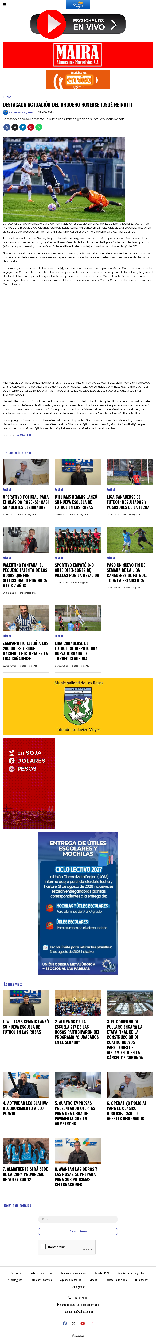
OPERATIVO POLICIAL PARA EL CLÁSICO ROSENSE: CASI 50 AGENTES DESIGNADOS (26, 502)
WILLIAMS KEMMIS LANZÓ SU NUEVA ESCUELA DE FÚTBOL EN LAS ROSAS (76, 502)
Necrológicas (15, 1280)
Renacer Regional (22, 112)
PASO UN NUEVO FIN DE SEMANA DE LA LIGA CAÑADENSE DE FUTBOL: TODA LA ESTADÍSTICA (127, 572)
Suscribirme (78, 1231)
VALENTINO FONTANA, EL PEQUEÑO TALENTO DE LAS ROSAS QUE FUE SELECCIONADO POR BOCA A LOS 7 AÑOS (25, 575)
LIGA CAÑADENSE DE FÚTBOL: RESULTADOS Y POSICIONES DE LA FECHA (128, 502)
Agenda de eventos (70, 1280)
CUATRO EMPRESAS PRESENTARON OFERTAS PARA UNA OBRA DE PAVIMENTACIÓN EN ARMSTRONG (75, 1113)
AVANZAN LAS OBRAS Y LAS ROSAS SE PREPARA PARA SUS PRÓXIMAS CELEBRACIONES (76, 1176)
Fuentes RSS (102, 1273)
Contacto (15, 1273)
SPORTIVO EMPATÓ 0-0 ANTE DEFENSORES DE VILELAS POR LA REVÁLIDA (77, 570)
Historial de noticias (40, 1273)
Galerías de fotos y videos (131, 1273)
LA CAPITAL (23, 435)
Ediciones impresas (41, 1280)
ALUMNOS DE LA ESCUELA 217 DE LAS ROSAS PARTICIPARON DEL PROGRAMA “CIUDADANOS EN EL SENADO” (77, 1031)
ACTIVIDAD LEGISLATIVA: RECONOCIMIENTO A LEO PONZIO (25, 1108)
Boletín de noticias (17, 1205)
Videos (93, 1280)
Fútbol (8, 97)
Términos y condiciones (73, 1273)
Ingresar (80, 1287)
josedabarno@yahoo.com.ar (78, 1311)
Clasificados (141, 1280)
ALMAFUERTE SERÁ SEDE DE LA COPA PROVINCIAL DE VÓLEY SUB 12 (25, 1174)
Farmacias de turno (116, 1280)
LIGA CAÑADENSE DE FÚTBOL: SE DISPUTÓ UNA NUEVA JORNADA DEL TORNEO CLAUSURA (76, 650)
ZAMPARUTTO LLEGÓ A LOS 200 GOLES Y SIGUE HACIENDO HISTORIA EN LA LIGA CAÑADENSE (25, 650)
